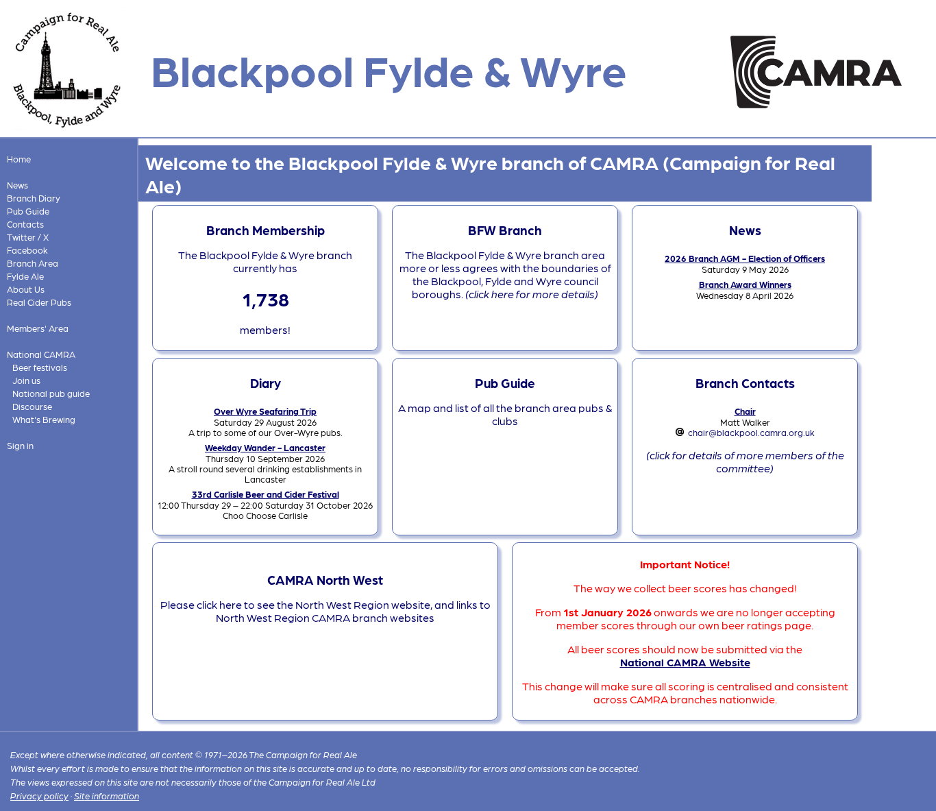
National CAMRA (41, 354)
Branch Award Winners (745, 284)
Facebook (27, 250)
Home (19, 159)
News (17, 185)
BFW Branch (505, 229)
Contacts (25, 224)
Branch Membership (265, 229)
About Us (26, 289)
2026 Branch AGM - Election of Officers (745, 258)
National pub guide (51, 393)
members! (265, 329)
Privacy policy (39, 795)
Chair (745, 411)
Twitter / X (28, 237)
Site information (106, 795)
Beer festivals (39, 367)
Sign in (20, 445)
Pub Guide (28, 211)
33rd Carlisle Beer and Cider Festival (265, 494)
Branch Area (32, 263)
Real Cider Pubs (39, 302)
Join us (26, 380)
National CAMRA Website (685, 661)
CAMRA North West (325, 579)
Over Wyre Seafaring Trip (265, 411)
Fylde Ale (25, 276)
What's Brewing (43, 419)
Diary (265, 382)
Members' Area (38, 328)
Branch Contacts (745, 382)
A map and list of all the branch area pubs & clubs (505, 414)
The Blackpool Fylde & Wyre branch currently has (265, 261)
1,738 (265, 298)
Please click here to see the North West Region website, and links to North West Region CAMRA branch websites (325, 611)
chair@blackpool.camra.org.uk (751, 432)
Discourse (32, 406)
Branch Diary (33, 198)
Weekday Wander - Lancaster (265, 447)
